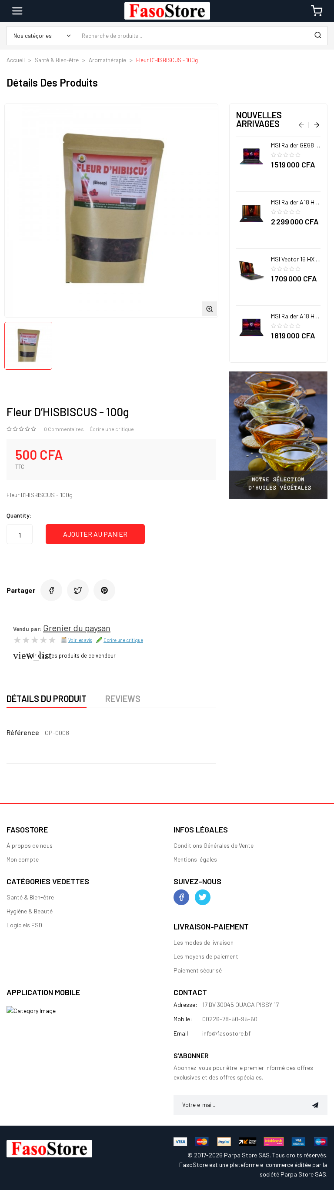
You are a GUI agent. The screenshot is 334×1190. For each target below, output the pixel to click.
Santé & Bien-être (30, 897)
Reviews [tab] (122, 698)
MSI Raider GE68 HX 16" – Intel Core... (296, 145)
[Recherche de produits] (318, 36)
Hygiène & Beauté (30, 911)
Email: (182, 1033)
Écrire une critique (112, 429)
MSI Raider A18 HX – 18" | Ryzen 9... (296, 316)
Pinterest (104, 590)
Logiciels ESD (24, 925)
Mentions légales (195, 859)
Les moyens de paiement (206, 956)
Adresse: (185, 1004)
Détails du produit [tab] (47, 698)
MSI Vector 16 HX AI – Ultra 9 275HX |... (296, 259)
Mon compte (23, 859)
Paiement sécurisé (198, 970)
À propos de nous (30, 845)
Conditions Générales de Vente (214, 845)
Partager (51, 590)
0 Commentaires (64, 429)
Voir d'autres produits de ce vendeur (71, 655)
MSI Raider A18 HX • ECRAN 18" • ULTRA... (296, 202)
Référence (23, 732)
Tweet (78, 590)
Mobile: (183, 1019)
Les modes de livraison (204, 942)
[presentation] (301, 126)
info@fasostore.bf (226, 1033)
